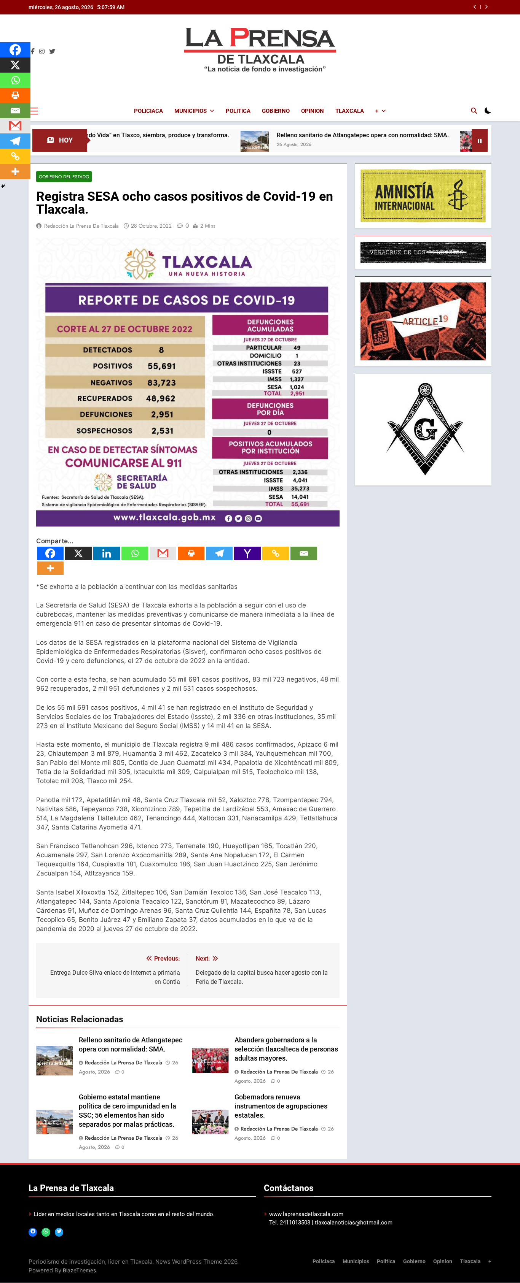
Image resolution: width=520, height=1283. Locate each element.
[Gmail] (163, 553)
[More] (50, 568)
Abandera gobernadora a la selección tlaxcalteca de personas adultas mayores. (286, 1049)
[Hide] (3, 186)
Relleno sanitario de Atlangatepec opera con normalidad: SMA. (311, 135)
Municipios (190, 111)
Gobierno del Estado (64, 176)
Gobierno (276, 111)
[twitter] (52, 51)
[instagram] (42, 51)
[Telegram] (219, 553)
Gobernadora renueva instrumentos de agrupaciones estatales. (280, 1106)
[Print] (191, 553)
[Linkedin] (106, 553)
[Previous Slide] (475, 7)
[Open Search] (474, 111)
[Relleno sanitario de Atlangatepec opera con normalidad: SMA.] (203, 145)
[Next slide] (486, 7)
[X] (78, 553)
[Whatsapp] (134, 553)
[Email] (303, 553)
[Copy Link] (275, 553)
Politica (238, 111)
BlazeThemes (79, 1270)
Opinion (312, 111)
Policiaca (148, 111)
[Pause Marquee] (480, 140)
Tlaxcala (349, 111)
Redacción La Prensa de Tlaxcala (81, 226)
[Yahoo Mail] (247, 553)
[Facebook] (50, 553)
